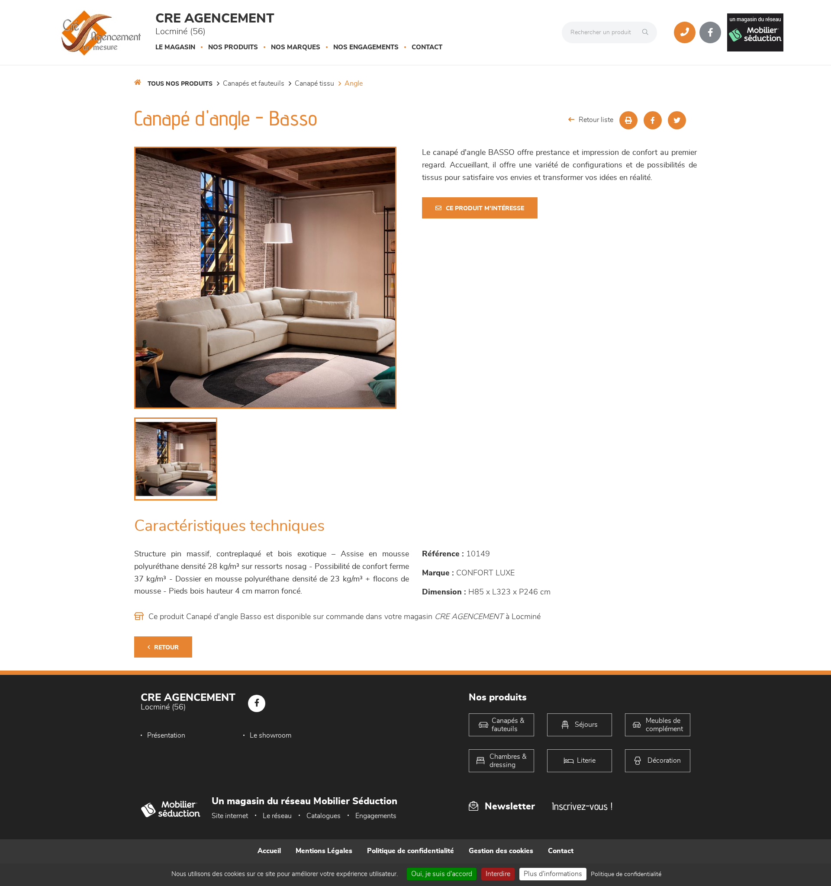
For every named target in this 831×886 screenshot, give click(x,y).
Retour (166, 648)
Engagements (375, 815)
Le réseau (277, 815)
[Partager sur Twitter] (677, 120)
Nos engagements (366, 47)
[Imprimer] (628, 120)
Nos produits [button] (233, 47)
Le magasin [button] (175, 47)
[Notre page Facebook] (710, 32)
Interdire (498, 873)
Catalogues (323, 815)
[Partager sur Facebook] (653, 120)
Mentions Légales (324, 850)
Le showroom (270, 735)
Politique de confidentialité (410, 850)
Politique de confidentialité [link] (626, 874)
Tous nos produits (180, 84)
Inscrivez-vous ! (582, 806)
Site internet (230, 815)
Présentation (166, 735)
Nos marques (295, 47)
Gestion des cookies (501, 850)
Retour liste (596, 119)
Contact (427, 47)
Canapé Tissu (314, 83)
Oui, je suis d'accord (441, 873)
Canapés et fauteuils (253, 83)
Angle (354, 83)
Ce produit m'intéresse (485, 208)
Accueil (269, 850)
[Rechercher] (647, 32)
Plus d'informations (553, 873)
